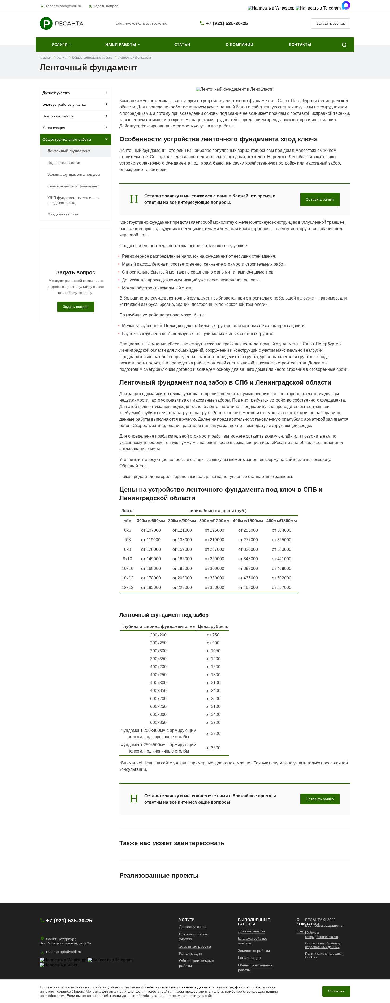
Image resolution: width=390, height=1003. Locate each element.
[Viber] (58, 965)
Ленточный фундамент (68, 151)
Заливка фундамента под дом (73, 174)
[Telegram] (318, 8)
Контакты (305, 931)
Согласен (336, 991)
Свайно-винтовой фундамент (73, 186)
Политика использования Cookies (324, 955)
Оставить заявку (320, 199)
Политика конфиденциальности (321, 935)
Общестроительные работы (66, 139)
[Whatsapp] (271, 8)
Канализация (53, 128)
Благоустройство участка (64, 104)
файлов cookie (248, 987)
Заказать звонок (330, 23)
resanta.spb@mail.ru (63, 6)
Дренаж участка (56, 93)
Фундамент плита (62, 214)
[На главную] (71, 23)
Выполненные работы (254, 922)
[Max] (346, 8)
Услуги (187, 920)
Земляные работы (58, 116)
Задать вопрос (105, 6)
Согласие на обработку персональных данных (322, 945)
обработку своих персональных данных (175, 987)
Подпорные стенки (63, 162)
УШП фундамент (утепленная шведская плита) (73, 200)
